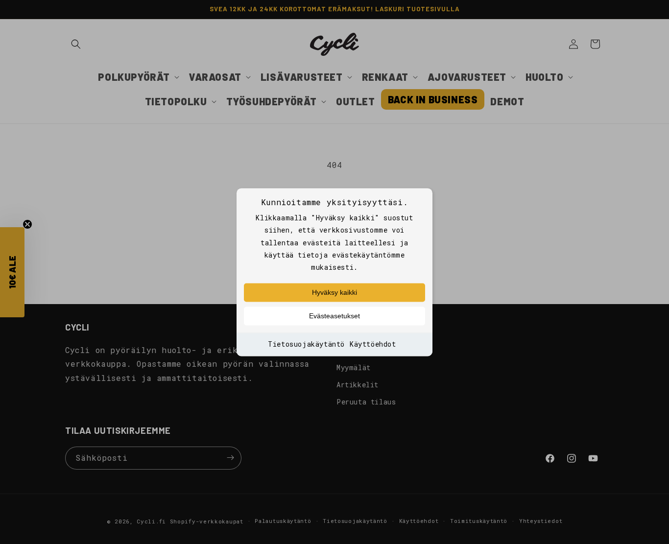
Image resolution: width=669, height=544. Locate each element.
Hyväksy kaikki (334, 293)
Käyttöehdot (373, 344)
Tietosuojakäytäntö (306, 344)
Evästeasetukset (334, 316)
